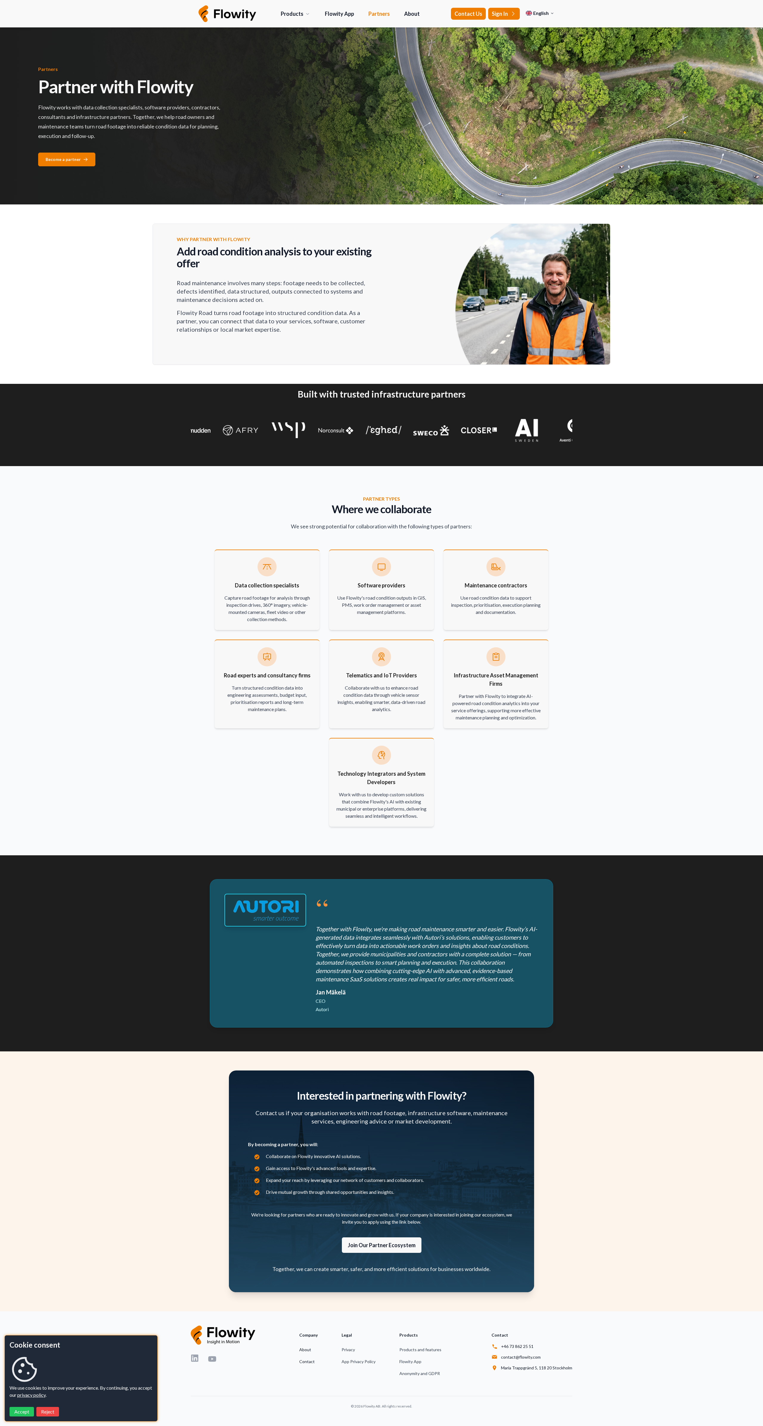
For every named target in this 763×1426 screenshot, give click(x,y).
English (541, 13)
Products (292, 13)
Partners (379, 13)
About (412, 13)
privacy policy (31, 1395)
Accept (21, 1411)
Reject (47, 1411)
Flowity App (339, 13)
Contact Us (468, 13)
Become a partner (63, 159)
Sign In (500, 13)
